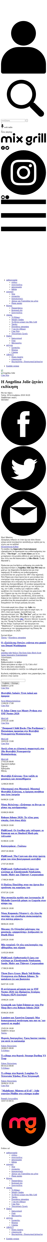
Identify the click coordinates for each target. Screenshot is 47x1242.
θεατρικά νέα (16, 310)
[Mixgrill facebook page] (3, 149)
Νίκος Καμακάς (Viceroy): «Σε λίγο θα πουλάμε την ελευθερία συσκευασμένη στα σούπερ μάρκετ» (21, 916)
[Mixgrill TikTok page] (7, 198)
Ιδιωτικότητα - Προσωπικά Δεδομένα (27, 361)
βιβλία (14, 289)
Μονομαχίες (16, 343)
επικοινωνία (16, 359)
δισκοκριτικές (17, 299)
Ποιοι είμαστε (17, 357)
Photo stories (16, 303)
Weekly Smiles (17, 319)
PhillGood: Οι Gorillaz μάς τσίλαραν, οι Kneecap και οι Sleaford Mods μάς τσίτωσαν (22, 833)
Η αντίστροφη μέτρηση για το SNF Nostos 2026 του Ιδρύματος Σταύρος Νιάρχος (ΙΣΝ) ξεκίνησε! (20, 992)
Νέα (13, 294)
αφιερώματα (16, 287)
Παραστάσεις (17, 308)
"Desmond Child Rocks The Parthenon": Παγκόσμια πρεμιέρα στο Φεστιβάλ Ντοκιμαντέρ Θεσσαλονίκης (23, 731)
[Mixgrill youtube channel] (3, 198)
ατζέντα (9, 345)
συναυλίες (15, 296)
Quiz (13, 340)
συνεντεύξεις (16, 285)
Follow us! (5, 1148)
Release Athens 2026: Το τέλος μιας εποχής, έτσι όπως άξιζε (20, 819)
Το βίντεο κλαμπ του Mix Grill (24, 322)
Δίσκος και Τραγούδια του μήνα (24, 301)
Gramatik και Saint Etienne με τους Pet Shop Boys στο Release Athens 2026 (22, 1006)
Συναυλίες (15, 347)
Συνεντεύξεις (16, 313)
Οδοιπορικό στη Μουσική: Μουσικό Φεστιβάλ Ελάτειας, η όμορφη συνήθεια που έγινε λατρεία (22, 791)
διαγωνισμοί (16, 338)
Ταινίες (14, 324)
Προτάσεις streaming (20, 326)
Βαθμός (4, 660)
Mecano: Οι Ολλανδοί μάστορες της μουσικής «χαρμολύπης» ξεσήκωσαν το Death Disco (22, 932)
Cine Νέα (15, 331)
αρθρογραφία (11, 280)
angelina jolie (6, 653)
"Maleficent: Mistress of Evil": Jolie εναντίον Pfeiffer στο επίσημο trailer (20, 1092)
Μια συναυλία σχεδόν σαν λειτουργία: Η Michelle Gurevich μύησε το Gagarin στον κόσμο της (23, 900)
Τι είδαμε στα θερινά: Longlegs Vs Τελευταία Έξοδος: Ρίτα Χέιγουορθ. (20, 1074)
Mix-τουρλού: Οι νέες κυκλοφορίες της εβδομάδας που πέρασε (22, 946)
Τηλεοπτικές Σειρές (19, 333)
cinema (9, 315)
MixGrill (4, 718)
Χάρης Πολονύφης (9, 1046)
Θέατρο (14, 350)
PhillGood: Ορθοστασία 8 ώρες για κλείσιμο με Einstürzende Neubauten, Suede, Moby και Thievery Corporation (22, 872)
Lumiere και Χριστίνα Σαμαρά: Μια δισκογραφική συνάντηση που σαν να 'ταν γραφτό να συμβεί (23, 1020)
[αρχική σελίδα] (23, 145)
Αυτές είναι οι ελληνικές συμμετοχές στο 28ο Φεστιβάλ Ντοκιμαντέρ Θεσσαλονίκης (22, 751)
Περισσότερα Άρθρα (9, 547)
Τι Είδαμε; (15, 317)
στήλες (14, 282)
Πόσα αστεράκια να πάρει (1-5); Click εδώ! (19, 664)
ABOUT (10, 354)
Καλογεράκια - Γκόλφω (13, 846)
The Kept (23, 653)
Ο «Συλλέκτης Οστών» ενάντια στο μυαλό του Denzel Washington (23, 644)
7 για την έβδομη (18, 329)
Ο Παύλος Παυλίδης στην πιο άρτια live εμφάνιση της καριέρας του (22, 886)
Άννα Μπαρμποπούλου (10, 701)
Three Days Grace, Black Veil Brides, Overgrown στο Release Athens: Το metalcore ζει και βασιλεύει (20, 976)
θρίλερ (16, 653)
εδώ (21, 619)
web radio (8, 127)
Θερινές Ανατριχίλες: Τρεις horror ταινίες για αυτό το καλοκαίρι (23, 1039)
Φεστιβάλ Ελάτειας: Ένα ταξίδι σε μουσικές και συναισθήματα (19, 777)
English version (12, 366)
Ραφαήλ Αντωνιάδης (9, 1098)
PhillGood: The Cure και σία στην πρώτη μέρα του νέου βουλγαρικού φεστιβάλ (23, 857)
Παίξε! (9, 336)
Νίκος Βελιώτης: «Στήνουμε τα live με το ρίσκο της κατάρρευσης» (23, 806)
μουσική (9, 292)
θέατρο (9, 306)
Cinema (14, 352)
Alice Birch (32, 653)
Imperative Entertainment (17, 655)
